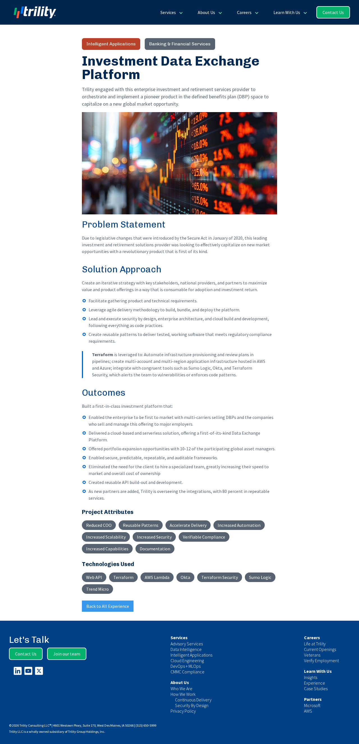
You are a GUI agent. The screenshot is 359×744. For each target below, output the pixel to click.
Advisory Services (187, 643)
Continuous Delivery (193, 700)
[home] (32, 12)
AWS (308, 711)
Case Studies (316, 688)
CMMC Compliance (187, 672)
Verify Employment (321, 660)
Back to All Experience (107, 606)
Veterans (312, 655)
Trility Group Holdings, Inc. (86, 731)
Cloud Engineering (187, 660)
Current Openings (320, 649)
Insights (310, 677)
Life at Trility (315, 643)
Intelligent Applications (191, 655)
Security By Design (191, 705)
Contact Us (333, 12)
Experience (314, 683)
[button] (171, 12)
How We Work (183, 694)
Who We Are (181, 688)
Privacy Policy (183, 711)
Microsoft (312, 705)
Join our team (66, 654)
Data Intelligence (186, 649)
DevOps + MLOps (186, 666)
